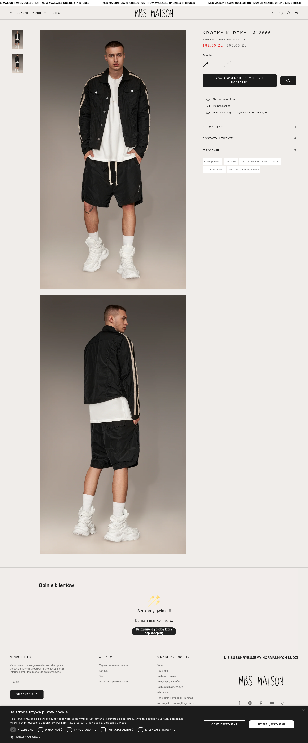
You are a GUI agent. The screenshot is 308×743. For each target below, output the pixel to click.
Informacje (163, 692)
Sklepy (103, 676)
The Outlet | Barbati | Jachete (244, 169)
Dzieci (56, 13)
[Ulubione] (281, 13)
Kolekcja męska (212, 161)
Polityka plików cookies (170, 687)
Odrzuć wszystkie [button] (224, 724)
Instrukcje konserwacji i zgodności (176, 703)
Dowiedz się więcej (115, 722)
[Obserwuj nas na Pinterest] (261, 703)
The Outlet (230, 161)
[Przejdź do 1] (17, 40)
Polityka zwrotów (166, 676)
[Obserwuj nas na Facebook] (239, 703)
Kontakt (103, 670)
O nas (160, 665)
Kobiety (39, 13)
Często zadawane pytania (113, 665)
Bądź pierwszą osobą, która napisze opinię (154, 631)
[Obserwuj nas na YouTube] (272, 703)
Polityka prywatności (168, 681)
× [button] (303, 710)
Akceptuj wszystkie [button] (272, 724)
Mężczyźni (19, 13)
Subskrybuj (27, 694)
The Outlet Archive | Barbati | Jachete (260, 161)
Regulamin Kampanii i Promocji (175, 698)
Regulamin (163, 670)
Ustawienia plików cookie (113, 681)
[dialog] (154, 724)
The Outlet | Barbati (214, 169)
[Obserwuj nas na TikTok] (283, 703)
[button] (103, 737)
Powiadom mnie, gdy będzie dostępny (240, 80)
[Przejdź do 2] (17, 63)
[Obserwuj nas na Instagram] (250, 703)
